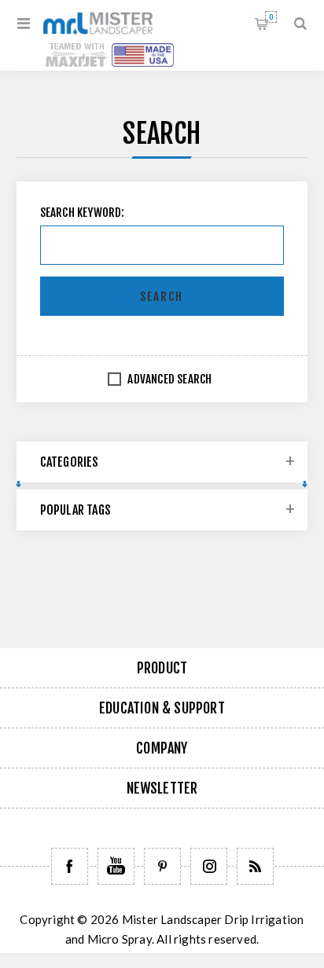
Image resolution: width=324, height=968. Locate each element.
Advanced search (169, 379)
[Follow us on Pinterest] (162, 866)
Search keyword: (82, 212)
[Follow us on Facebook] (69, 866)
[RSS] (255, 866)
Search (161, 296)
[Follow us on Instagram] (208, 866)
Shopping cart (271, 17)
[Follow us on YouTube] (116, 866)
